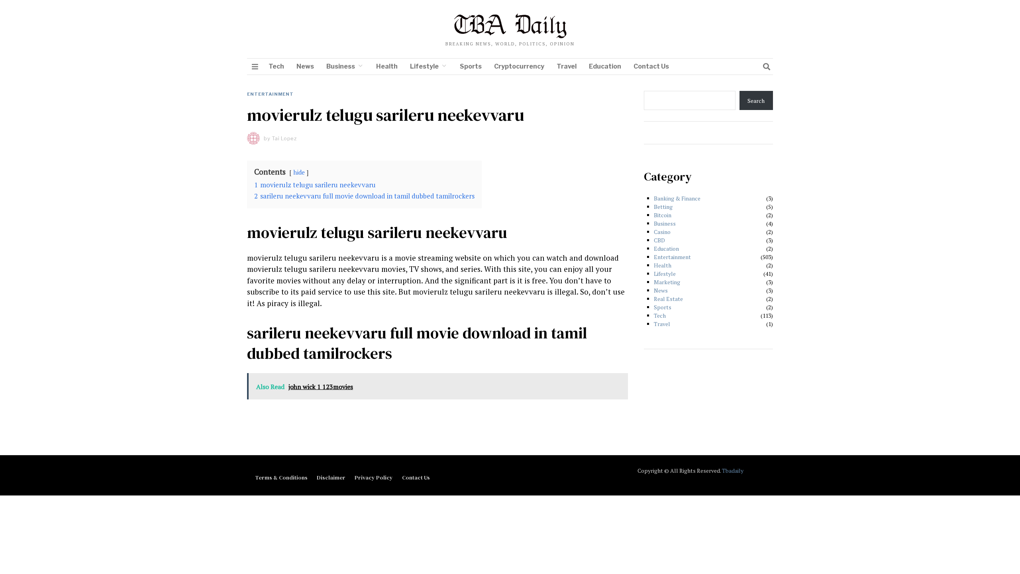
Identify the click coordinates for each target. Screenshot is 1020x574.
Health (387, 66)
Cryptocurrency (519, 66)
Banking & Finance (677, 198)
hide (299, 172)
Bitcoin (662, 215)
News (305, 66)
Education (605, 66)
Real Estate (668, 299)
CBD (659, 240)
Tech (276, 66)
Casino (662, 232)
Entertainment (270, 94)
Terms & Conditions (281, 478)
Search (756, 100)
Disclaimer (331, 478)
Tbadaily (732, 470)
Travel (567, 66)
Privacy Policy (374, 478)
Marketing (667, 282)
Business (340, 66)
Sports (471, 66)
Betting (663, 206)
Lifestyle (424, 66)
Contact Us (651, 66)
